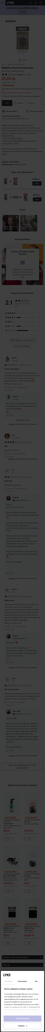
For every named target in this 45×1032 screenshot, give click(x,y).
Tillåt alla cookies (22, 1019)
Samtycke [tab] (8, 981)
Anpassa (21, 1026)
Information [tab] (22, 981)
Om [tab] (36, 981)
